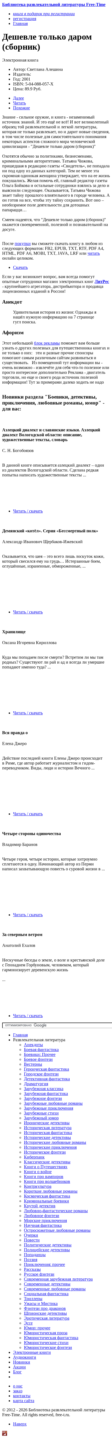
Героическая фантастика (46, 1069)
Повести (32, 1240)
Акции (19, 1367)
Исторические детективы (47, 1137)
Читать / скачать (28, 511)
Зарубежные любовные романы (53, 1103)
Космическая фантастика (47, 1196)
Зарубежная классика (43, 1088)
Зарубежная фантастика (46, 1093)
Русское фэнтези (39, 1274)
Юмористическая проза (45, 1332)
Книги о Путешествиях (45, 1166)
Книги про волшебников (47, 1181)
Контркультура (37, 1186)
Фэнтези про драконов (45, 1308)
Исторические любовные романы (55, 1142)
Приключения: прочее (44, 1264)
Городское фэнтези (41, 1074)
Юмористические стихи (46, 1342)
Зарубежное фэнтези (43, 1098)
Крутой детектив (39, 1206)
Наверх (20, 1424)
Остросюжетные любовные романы (57, 1230)
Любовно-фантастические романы (56, 1210)
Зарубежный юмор (41, 1118)
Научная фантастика (43, 1225)
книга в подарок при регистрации (44, 13)
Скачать (20, 267)
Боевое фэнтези (38, 1059)
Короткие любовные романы (50, 1191)
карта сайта (23, 1400)
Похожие (21, 108)
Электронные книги (32, 1352)
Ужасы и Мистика (41, 1303)
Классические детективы (47, 1162)
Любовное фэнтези (41, 1215)
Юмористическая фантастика (51, 1337)
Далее (18, 98)
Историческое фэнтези (45, 1152)
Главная (20, 1035)
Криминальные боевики (46, 1201)
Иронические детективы (47, 1122)
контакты (21, 1395)
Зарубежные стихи (41, 1113)
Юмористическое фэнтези (48, 1347)
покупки (23, 243)
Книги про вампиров (43, 1176)
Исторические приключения (50, 1147)
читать (94, 253)
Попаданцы (35, 1254)
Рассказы (32, 1269)
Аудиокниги (24, 1357)
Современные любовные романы (55, 1289)
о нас (18, 1386)
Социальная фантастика (46, 1293)
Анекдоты (33, 1044)
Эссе (28, 1323)
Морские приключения (45, 1220)
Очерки (31, 1235)
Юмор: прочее (37, 1328)
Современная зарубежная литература (58, 1279)
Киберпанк (34, 1157)
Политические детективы (47, 1245)
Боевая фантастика (41, 1049)
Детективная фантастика (47, 1079)
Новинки (21, 1362)
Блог (17, 1372)
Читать (19, 103)
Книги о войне (38, 1171)
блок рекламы (47, 343)
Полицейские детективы (47, 1249)
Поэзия (30, 1259)
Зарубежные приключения (48, 1108)
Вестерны (33, 1064)
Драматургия (36, 1083)
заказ (17, 1391)
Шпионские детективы (45, 1313)
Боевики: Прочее (39, 1054)
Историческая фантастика (48, 1132)
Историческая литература (47, 1127)
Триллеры (33, 1298)
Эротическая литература (46, 1318)
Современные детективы (47, 1284)
